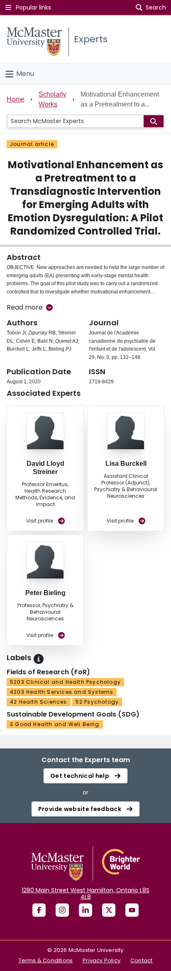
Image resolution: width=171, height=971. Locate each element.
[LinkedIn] (85, 910)
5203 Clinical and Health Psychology (65, 681)
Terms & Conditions (46, 960)
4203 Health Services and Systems (61, 691)
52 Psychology (97, 701)
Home (15, 99)
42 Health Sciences (38, 701)
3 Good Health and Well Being (55, 724)
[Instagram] (62, 910)
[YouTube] (132, 910)
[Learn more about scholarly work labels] (39, 659)
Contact (141, 960)
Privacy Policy (101, 960)
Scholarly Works (52, 99)
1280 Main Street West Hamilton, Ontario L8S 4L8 (85, 893)
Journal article (32, 144)
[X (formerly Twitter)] (108, 910)
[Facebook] (39, 910)
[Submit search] (154, 121)
